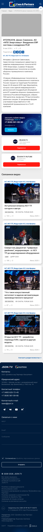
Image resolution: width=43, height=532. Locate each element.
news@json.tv (10, 125)
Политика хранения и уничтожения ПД (15, 495)
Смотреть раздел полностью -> (29, 358)
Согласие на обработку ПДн (12, 497)
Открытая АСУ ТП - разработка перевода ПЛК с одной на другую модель (20, 339)
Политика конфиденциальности (13, 487)
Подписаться (21, 148)
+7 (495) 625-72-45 (10, 392)
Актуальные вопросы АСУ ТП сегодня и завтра (18, 207)
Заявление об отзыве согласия (12, 499)
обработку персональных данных (28, 458)
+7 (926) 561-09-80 (14, 122)
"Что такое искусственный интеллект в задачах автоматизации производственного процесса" (21, 295)
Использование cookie (10, 489)
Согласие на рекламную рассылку (14, 501)
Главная (4, 11)
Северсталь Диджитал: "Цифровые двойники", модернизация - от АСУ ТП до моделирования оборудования (21, 250)
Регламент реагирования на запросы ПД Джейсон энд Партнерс (21, 492)
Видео (10, 11)
